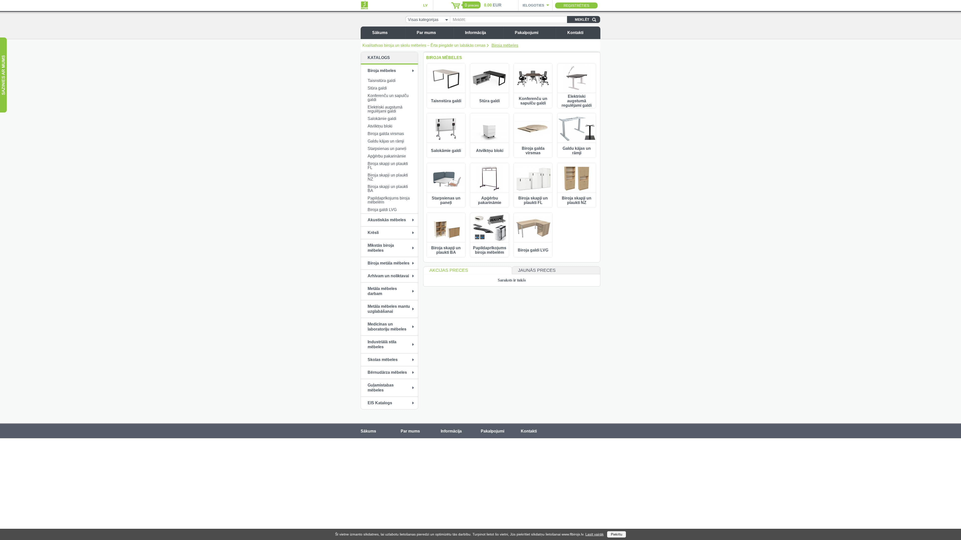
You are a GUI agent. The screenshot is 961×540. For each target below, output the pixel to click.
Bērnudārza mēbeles (387, 372)
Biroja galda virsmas (386, 134)
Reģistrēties (576, 6)
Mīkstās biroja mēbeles (381, 247)
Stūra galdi (377, 88)
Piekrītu (616, 534)
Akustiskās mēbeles (387, 220)
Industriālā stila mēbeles (382, 344)
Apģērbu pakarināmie (387, 156)
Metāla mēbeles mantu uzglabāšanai (389, 309)
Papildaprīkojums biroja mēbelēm (389, 200)
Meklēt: (459, 20)
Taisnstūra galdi (382, 80)
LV (425, 5)
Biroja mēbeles (505, 45)
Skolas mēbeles (383, 360)
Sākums (380, 32)
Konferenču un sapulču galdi (388, 98)
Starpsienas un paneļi (387, 148)
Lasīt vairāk (594, 534)
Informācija (475, 32)
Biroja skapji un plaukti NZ (388, 177)
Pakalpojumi (526, 32)
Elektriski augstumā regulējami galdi (385, 109)
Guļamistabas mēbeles (381, 387)
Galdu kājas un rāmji (386, 141)
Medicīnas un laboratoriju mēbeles (387, 326)
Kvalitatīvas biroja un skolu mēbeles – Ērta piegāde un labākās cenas (424, 45)
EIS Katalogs (380, 403)
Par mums (426, 32)
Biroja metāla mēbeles (388, 263)
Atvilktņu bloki (380, 126)
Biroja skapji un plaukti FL (388, 166)
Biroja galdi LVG (382, 210)
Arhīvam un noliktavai (388, 276)
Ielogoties (533, 5)
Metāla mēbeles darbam (382, 291)
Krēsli (373, 232)
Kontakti (575, 32)
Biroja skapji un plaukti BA (388, 188)
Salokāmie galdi (382, 118)
